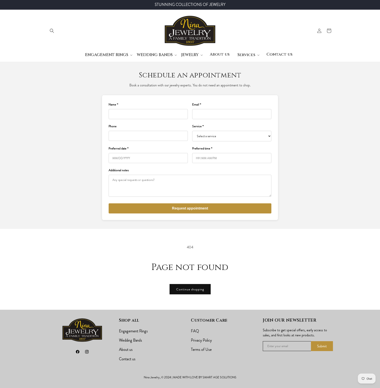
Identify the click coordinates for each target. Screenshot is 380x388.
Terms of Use (201, 349)
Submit (322, 346)
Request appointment (190, 208)
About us (126, 349)
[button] (52, 31)
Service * (198, 126)
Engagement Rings (133, 331)
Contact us (127, 359)
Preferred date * (119, 148)
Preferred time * (202, 148)
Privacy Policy (201, 340)
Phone (113, 126)
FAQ (195, 331)
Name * (113, 104)
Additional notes (119, 170)
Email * (196, 104)
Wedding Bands (130, 340)
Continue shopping (190, 289)
